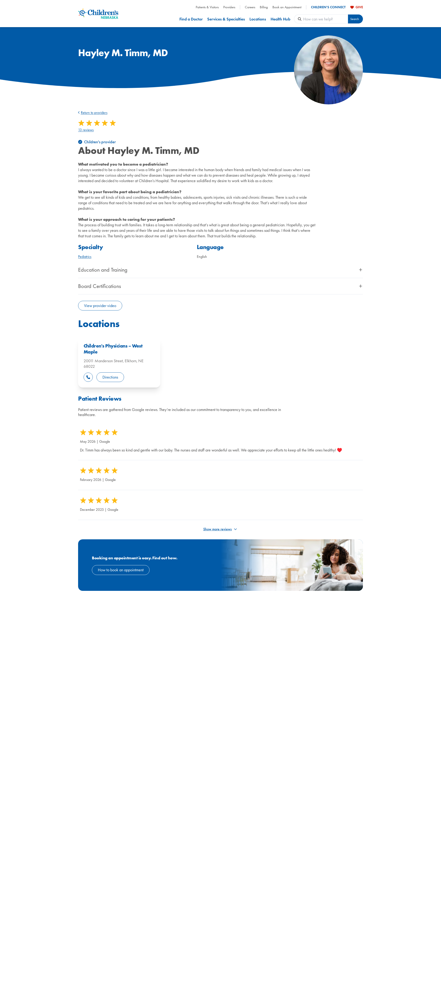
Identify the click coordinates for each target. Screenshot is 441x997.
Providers (229, 7)
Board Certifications (99, 286)
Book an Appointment (286, 7)
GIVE (359, 7)
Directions (110, 377)
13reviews (86, 130)
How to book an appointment (121, 569)
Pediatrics (84, 256)
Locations (257, 19)
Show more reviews (217, 529)
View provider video (100, 305)
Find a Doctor (191, 19)
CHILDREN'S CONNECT (328, 7)
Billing (264, 7)
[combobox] (325, 18)
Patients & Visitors (207, 7)
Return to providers (94, 112)
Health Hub (280, 19)
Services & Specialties (226, 19)
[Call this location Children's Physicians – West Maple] (88, 377)
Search (354, 19)
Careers (250, 7)
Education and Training (102, 269)
